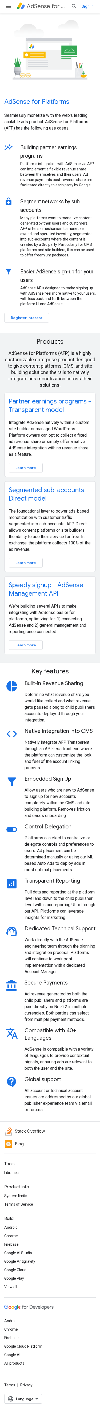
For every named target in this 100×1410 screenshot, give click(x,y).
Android (11, 1227)
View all (10, 1287)
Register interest (26, 317)
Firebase (11, 1244)
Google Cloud (15, 1270)
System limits (15, 1196)
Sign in (88, 6)
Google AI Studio (18, 1253)
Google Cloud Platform (23, 1346)
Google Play (14, 1278)
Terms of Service (18, 1204)
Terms (9, 1385)
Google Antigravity (19, 1261)
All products (14, 1363)
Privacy (26, 1385)
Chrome (11, 1236)
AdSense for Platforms (36, 102)
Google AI (12, 1355)
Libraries (11, 1173)
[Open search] (74, 6)
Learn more (25, 467)
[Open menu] (8, 6)
